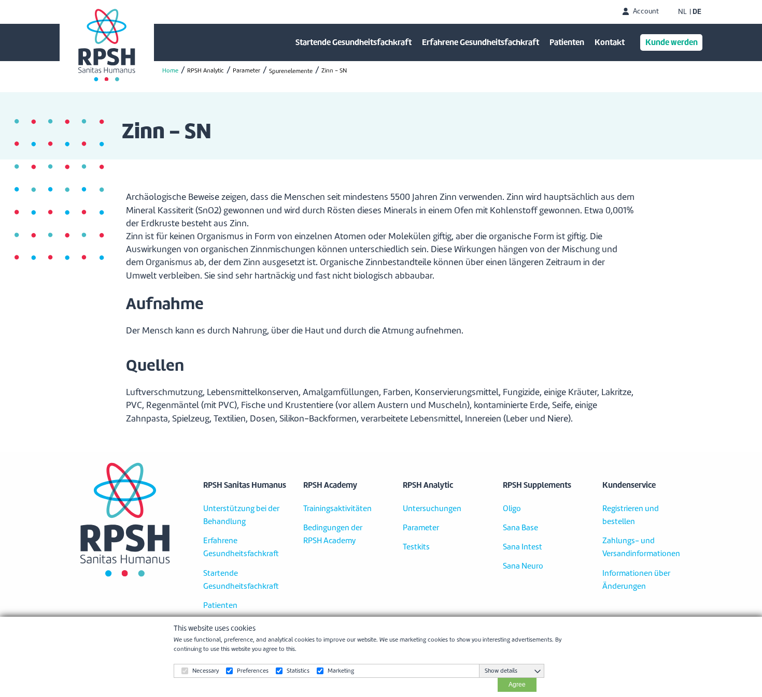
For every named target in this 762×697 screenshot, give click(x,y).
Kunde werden (671, 42)
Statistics (298, 670)
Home (170, 70)
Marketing (341, 670)
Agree (517, 684)
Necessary (205, 670)
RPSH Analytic (205, 70)
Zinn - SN (334, 70)
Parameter (246, 70)
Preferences (253, 670)
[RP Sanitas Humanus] (106, 45)
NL (682, 12)
